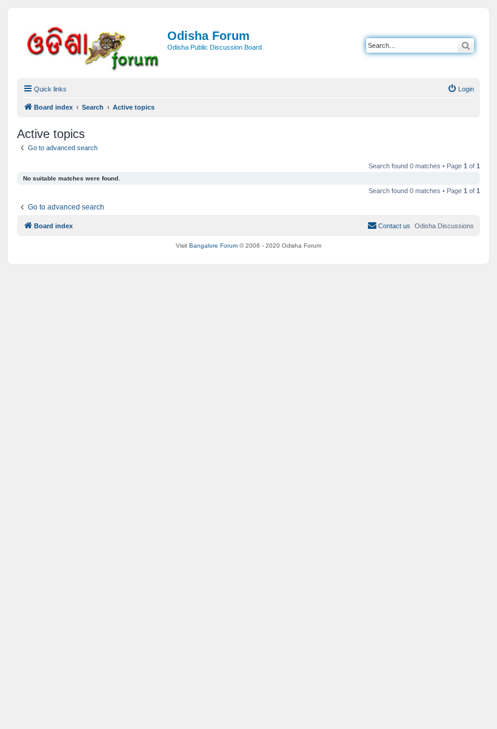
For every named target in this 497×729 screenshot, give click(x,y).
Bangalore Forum (213, 245)
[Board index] (93, 46)
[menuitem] (460, 89)
